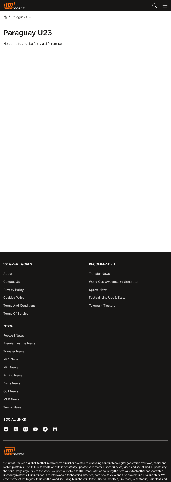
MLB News (11, 399)
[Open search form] (154, 5)
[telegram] (45, 429)
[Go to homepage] (14, 6)
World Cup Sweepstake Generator (113, 281)
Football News (13, 335)
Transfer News (99, 273)
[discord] (55, 429)
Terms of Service (15, 313)
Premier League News (19, 343)
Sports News (98, 290)
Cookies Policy (13, 297)
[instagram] (25, 429)
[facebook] (6, 429)
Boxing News (12, 375)
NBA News (11, 359)
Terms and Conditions (19, 305)
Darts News (11, 383)
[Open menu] (165, 5)
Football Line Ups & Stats (107, 297)
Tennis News (12, 407)
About (7, 273)
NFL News (10, 367)
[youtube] (35, 429)
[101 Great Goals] (85, 452)
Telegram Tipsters (102, 305)
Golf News (10, 391)
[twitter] (15, 429)
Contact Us (11, 281)
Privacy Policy (13, 290)
